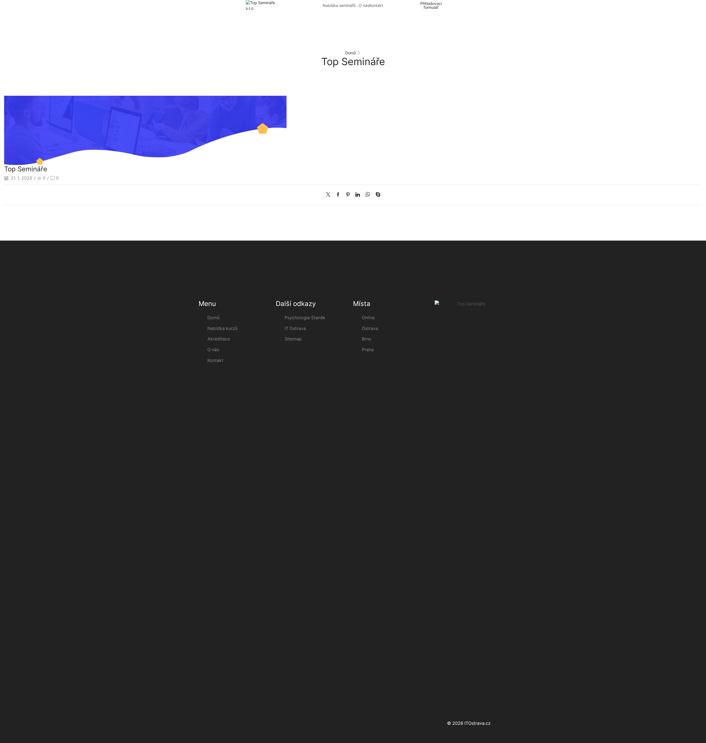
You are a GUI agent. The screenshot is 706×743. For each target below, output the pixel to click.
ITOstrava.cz (477, 723)
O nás (364, 5)
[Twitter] (329, 194)
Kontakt (376, 5)
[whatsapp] (368, 194)
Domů (350, 52)
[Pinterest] (348, 194)
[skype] (376, 194)
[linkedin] (358, 194)
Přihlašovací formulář (431, 5)
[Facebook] (338, 194)
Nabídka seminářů (339, 5)
